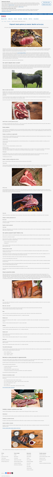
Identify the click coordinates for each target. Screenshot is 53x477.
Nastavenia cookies (42, 458)
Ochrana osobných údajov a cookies (44, 456)
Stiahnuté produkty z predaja (18, 461)
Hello (5, 21)
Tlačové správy (3, 458)
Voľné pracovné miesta (4, 456)
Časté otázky (16, 458)
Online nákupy (29, 456)
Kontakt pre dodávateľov (17, 463)
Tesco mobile (29, 466)
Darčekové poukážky (30, 461)
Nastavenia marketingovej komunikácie (45, 463)
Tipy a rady (8, 21)
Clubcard (28, 458)
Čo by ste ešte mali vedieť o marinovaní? (9, 387)
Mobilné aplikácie (29, 468)
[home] (2, 21)
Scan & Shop (29, 463)
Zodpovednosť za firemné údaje (6, 11)
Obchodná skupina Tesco (5, 461)
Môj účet (40, 461)
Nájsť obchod (16, 456)
